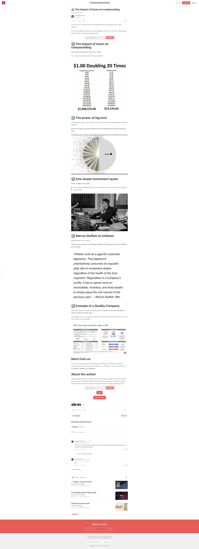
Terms (99, 538)
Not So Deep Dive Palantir (78, 484)
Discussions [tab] (83, 477)
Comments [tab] (75, 427)
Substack (91, 545)
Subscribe (186, 3)
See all (74, 514)
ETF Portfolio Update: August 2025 (83, 492)
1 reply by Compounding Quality (84, 454)
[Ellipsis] (127, 441)
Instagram (91, 368)
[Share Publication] (179, 2)
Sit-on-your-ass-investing (78, 495)
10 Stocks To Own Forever (80, 503)
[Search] (176, 2)
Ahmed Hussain (79, 459)
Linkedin (82, 368)
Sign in (194, 3)
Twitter (75, 368)
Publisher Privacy (107, 536)
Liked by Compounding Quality (82, 443)
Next (122, 415)
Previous (77, 415)
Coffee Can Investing (76, 505)
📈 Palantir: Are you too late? (81, 482)
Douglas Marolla (79, 441)
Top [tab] (73, 477)
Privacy (95, 538)
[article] (99, 485)
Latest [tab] (77, 477)
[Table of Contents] (2, 274)
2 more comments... (76, 469)
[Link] (69, 45)
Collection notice (106, 538)
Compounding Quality (80, 15)
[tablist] (78, 426)
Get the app (107, 542)
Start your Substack (95, 542)
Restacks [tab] (81, 427)
